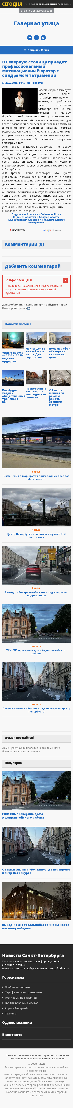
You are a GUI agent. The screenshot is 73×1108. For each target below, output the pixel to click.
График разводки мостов (22, 1003)
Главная (11, 1055)
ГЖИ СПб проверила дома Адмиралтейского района (36, 652)
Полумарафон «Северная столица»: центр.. (59, 353)
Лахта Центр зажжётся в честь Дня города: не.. (35, 353)
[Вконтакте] (29, 37)
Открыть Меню (38, 50)
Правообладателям (56, 1055)
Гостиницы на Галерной (21, 997)
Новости (37, 82)
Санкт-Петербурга (38, 173)
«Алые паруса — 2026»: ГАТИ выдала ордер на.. (13, 357)
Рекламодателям (30, 1055)
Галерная (8, 961)
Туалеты (10, 1013)
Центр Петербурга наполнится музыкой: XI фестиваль (36, 535)
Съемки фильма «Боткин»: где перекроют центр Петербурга (36, 710)
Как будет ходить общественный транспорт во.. (14, 396)
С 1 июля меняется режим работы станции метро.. (56, 397)
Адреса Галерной (16, 1008)
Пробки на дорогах (17, 987)
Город (36, 471)
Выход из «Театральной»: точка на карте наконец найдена (35, 926)
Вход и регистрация (14, 308)
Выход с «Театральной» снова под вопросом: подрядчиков (36, 594)
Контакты (58, 1058)
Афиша (36, 529)
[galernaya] (43, 37)
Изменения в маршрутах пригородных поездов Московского (37, 477)
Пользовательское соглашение (30, 1058)
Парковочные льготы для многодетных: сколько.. (36, 393)
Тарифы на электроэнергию (23, 992)
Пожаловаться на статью (18, 210)
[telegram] (36, 37)
